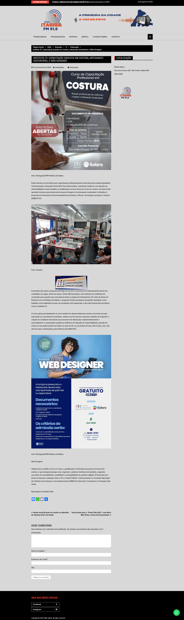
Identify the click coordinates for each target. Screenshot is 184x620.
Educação (74, 67)
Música (85, 37)
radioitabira (59, 67)
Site (32, 568)
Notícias (73, 37)
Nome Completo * (38, 551)
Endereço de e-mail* (39, 559)
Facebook (37, 604)
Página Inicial (40, 37)
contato (115, 37)
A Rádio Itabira (100, 37)
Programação (58, 37)
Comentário (36, 533)
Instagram (37, 609)
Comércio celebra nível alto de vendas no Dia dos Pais (70, 2)
